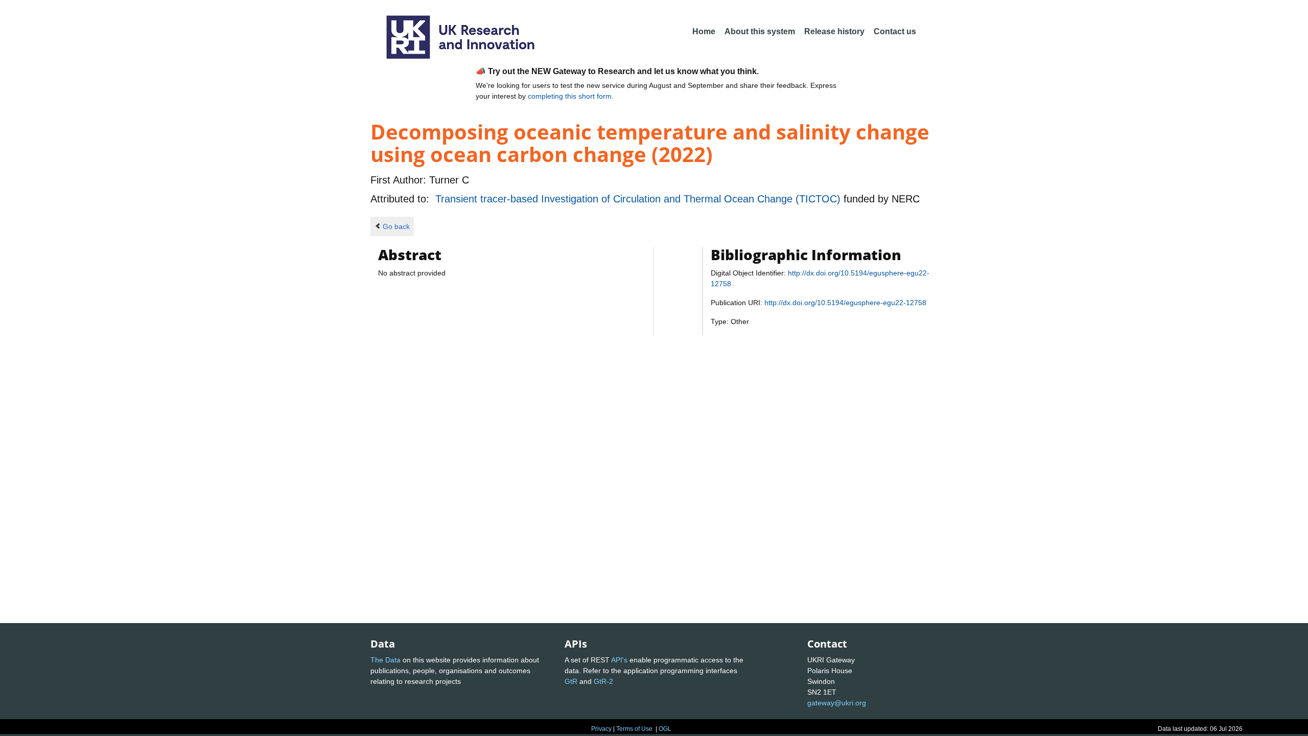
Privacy (601, 728)
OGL (665, 728)
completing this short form (570, 96)
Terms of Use (634, 728)
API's (619, 660)
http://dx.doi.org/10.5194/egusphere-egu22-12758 (845, 302)
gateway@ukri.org (836, 703)
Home (703, 31)
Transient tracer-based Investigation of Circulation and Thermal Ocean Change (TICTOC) (639, 198)
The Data (385, 660)
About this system (760, 31)
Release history (834, 31)
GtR (571, 681)
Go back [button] (396, 226)
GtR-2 (603, 681)
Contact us (895, 31)
